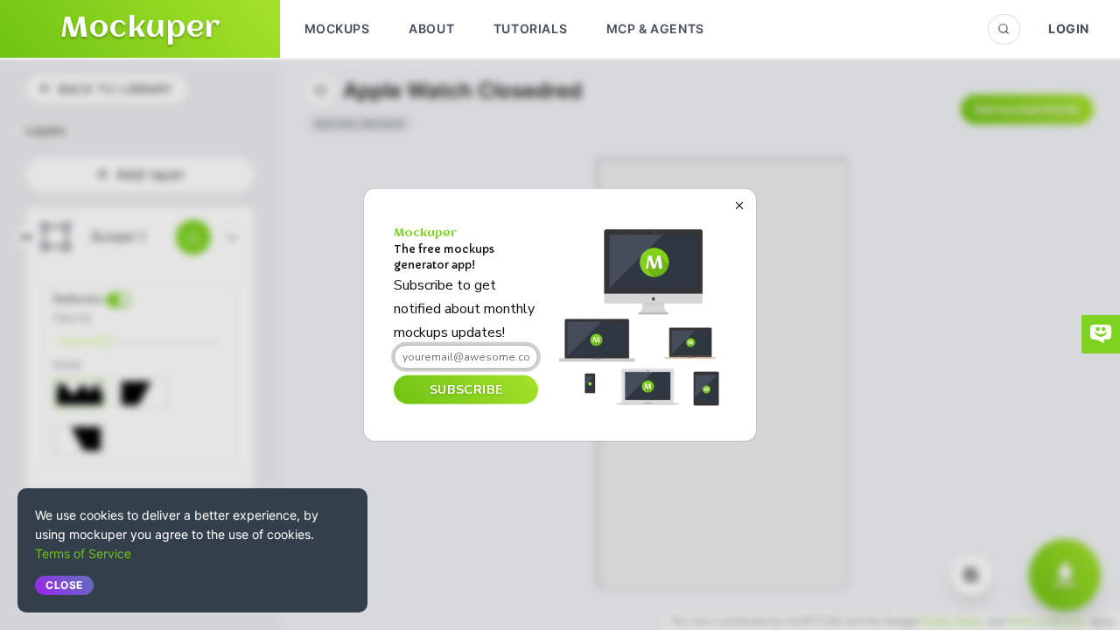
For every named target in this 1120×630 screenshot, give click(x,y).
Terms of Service (83, 553)
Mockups (337, 28)
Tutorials (530, 28)
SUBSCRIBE (466, 389)
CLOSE (64, 585)
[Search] (1004, 29)
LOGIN (1068, 28)
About (431, 28)
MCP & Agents (655, 28)
